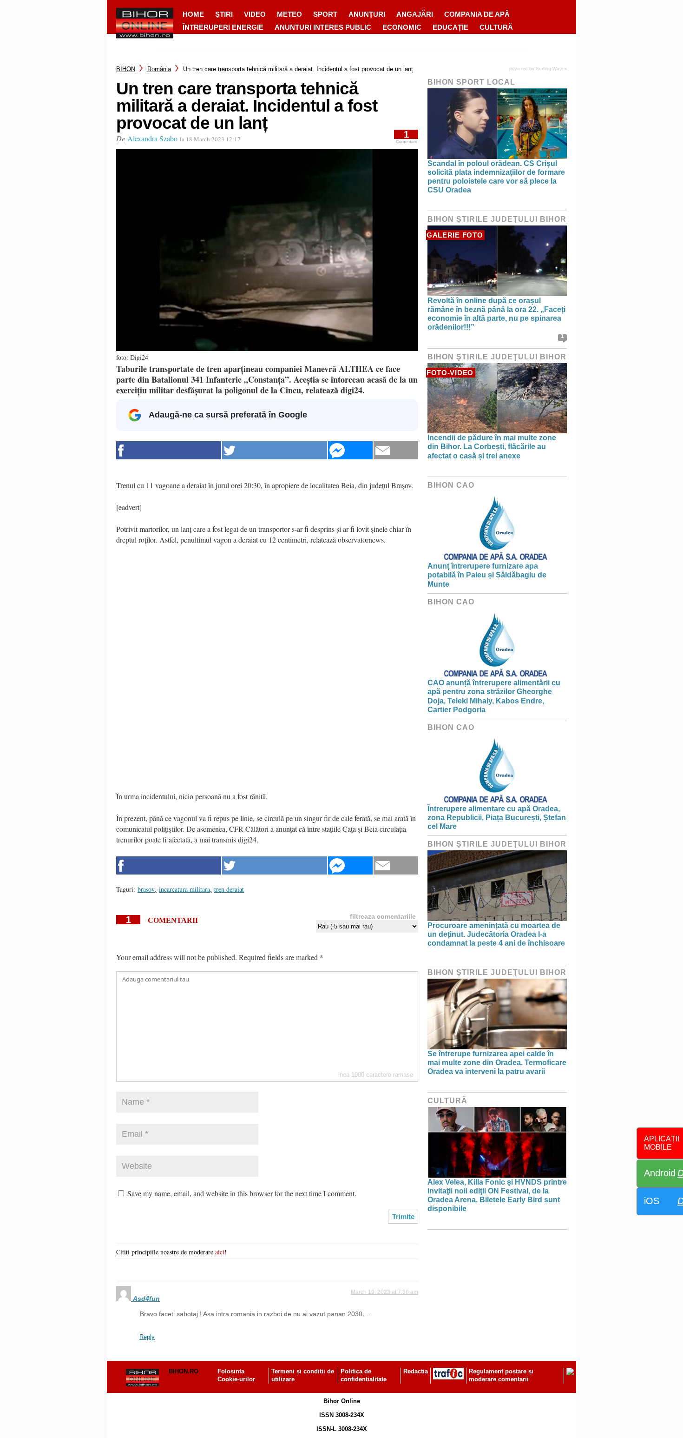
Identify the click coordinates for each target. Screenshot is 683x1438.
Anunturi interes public (323, 27)
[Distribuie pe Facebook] (168, 450)
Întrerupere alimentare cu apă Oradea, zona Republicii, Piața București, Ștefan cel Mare (496, 817)
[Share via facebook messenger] (350, 450)
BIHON (125, 69)
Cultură (496, 27)
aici (219, 1251)
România (159, 69)
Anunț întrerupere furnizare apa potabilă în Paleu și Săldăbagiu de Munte (486, 575)
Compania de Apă (477, 14)
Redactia (415, 1371)
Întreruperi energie (223, 27)
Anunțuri (366, 14)
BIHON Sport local (471, 82)
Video (255, 14)
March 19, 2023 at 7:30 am (384, 1292)
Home (193, 14)
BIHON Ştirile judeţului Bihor (496, 219)
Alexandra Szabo (152, 138)
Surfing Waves (551, 68)
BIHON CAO (450, 485)
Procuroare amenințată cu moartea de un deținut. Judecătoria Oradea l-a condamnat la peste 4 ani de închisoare (496, 934)
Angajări (414, 14)
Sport (325, 14)
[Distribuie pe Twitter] (274, 450)
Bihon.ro (183, 1371)
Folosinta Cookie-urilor (236, 1375)
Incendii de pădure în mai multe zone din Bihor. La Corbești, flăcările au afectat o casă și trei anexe (491, 446)
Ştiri (224, 14)
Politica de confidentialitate (364, 1375)
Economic (401, 27)
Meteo (289, 14)
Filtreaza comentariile (383, 916)
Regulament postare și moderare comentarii (501, 1375)
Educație (450, 27)
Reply (147, 1336)
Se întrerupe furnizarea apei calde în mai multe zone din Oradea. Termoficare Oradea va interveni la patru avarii (496, 1062)
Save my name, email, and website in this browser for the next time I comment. (241, 1193)
